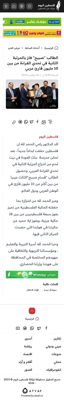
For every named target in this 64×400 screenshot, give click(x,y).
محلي (57, 362)
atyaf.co (38, 395)
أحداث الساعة (32, 48)
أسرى (28, 338)
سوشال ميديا (50, 290)
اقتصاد (27, 354)
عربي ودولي (53, 346)
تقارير (57, 338)
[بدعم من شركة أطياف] (32, 390)
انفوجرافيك (53, 369)
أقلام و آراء (25, 362)
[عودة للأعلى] (32, 311)
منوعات (56, 354)
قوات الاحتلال (32, 290)
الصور (28, 369)
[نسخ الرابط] (14, 122)
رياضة (28, 346)
